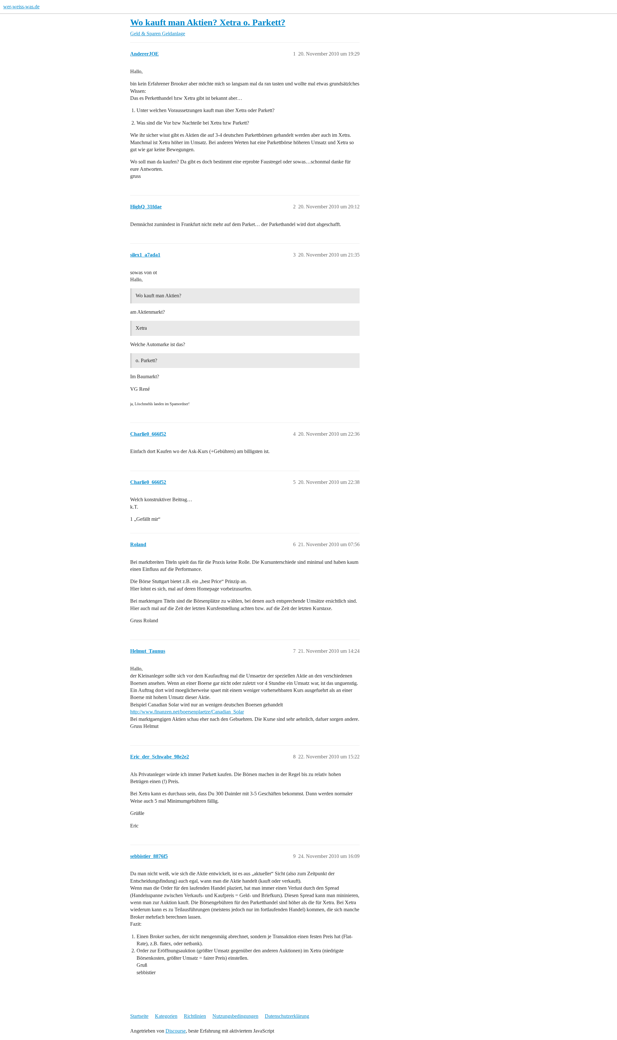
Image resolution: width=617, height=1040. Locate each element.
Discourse (175, 1031)
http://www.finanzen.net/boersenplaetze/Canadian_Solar (187, 711)
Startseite (139, 1016)
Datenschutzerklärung (287, 1016)
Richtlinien (195, 1016)
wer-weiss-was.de (21, 6)
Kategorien (166, 1016)
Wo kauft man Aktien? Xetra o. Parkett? (207, 22)
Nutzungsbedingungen (235, 1016)
